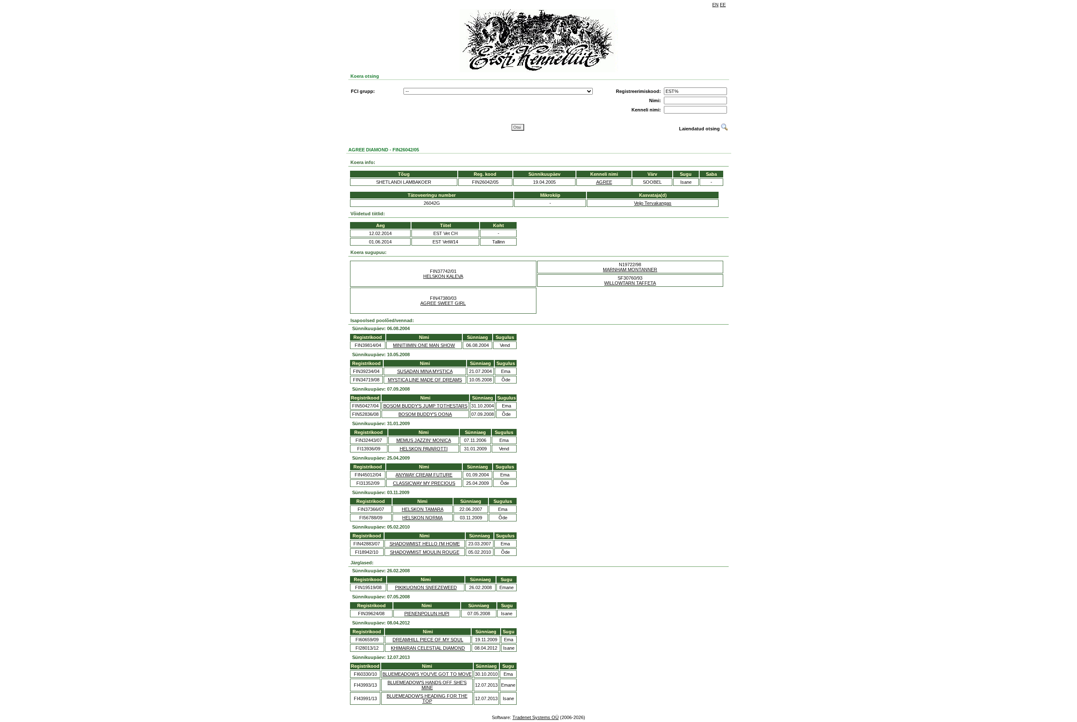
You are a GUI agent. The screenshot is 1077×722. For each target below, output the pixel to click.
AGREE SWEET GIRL (443, 303)
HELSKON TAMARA (422, 509)
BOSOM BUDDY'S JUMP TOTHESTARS (425, 405)
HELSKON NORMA (422, 517)
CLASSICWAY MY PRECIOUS (424, 483)
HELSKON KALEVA (443, 276)
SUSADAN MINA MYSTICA (425, 371)
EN (715, 4)
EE (723, 4)
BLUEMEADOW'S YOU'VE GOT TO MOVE (427, 674)
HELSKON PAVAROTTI (424, 448)
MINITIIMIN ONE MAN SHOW (424, 345)
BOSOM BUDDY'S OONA (425, 414)
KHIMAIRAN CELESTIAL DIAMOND (428, 648)
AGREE (604, 182)
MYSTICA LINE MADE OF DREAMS (425, 379)
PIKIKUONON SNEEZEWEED (426, 587)
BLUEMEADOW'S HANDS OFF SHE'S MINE (427, 685)
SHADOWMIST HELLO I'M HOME (425, 543)
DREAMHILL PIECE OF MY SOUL (428, 639)
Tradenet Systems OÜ (535, 717)
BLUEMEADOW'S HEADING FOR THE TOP (427, 698)
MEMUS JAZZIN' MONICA (423, 440)
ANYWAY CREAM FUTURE (423, 474)
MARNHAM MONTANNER (630, 269)
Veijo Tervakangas (652, 203)
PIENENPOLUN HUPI (426, 613)
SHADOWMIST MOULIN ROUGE (424, 552)
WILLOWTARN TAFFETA (630, 283)
